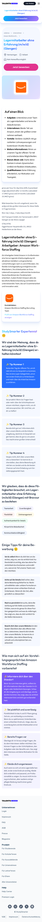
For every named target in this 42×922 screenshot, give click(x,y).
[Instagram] (15, 906)
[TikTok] (21, 906)
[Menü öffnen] (38, 3)
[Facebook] (10, 906)
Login (4, 811)
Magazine (6, 839)
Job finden (30, 3)
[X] (26, 906)
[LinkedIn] (32, 906)
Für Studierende (8, 848)
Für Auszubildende (10, 860)
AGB (4, 828)
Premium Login (8, 897)
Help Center (7, 891)
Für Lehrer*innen (8, 871)
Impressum (6, 817)
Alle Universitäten (9, 882)
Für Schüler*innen (9, 854)
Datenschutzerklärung (31, 917)
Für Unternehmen (9, 865)
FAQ (3, 822)
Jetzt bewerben (21, 18)
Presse (5, 833)
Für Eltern (6, 876)
